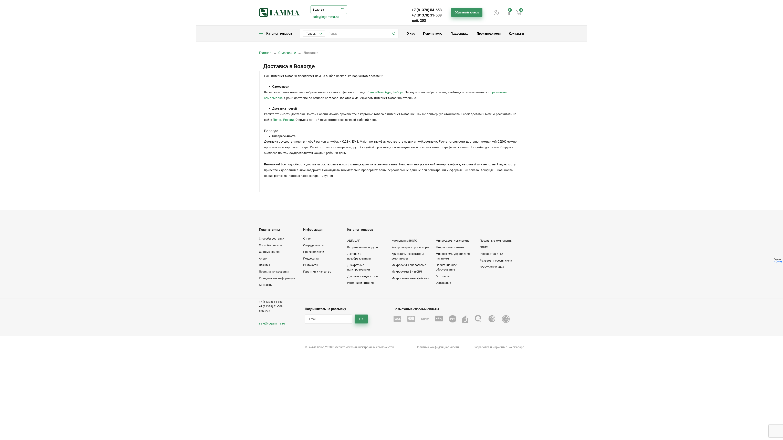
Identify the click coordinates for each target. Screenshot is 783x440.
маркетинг (499, 347)
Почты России (283, 120)
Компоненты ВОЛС (404, 240)
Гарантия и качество (317, 271)
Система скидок (269, 251)
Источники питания (360, 282)
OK (361, 319)
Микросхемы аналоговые (409, 265)
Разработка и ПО (491, 253)
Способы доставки (271, 238)
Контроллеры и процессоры (410, 247)
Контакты (516, 33)
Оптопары (443, 276)
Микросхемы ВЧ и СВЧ (407, 271)
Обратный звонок (467, 12)
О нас (411, 33)
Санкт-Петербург (379, 92)
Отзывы (264, 265)
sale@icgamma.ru (326, 17)
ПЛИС (484, 247)
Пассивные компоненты (496, 240)
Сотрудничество (314, 245)
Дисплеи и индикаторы (362, 276)
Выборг (398, 92)
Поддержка (459, 33)
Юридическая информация (277, 278)
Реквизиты (310, 265)
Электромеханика (492, 267)
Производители (489, 33)
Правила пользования (274, 271)
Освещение (443, 282)
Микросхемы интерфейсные (410, 278)
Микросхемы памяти (450, 247)
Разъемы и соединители (496, 260)
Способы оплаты (270, 245)
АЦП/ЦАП (353, 240)
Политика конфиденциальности (437, 347)
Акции (263, 258)
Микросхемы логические (452, 240)
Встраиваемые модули (362, 247)
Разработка (481, 347)
